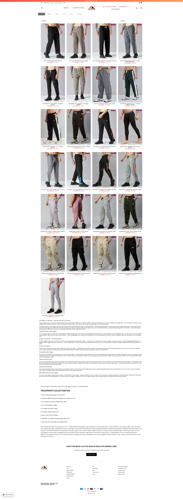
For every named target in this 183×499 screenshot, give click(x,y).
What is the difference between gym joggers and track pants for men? (58, 398)
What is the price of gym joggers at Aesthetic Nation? (54, 422)
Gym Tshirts (100, 450)
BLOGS (68, 478)
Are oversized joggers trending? (49, 405)
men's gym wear (117, 376)
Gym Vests (106, 450)
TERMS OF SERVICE (71, 474)
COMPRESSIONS (78, 8)
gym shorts (95, 376)
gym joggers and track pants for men (59, 326)
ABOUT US (69, 466)
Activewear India (121, 470)
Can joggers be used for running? (50, 408)
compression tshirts (116, 342)
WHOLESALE (69, 472)
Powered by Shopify (91, 493)
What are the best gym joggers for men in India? (53, 395)
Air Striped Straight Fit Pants (131, 341)
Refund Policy (47, 2)
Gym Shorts (94, 450)
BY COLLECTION (109, 6)
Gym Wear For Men (122, 468)
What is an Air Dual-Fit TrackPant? (50, 415)
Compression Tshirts (79, 450)
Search (52, 2)
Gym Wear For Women (122, 466)
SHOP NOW (52, 58)
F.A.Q (68, 468)
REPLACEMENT (70, 470)
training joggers (74, 335)
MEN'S (66, 8)
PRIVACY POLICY (70, 476)
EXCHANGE (116, 9)
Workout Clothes (121, 474)
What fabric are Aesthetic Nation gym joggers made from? (56, 418)
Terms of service (58, 2)
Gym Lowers (87, 450)
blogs (64, 2)
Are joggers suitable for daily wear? (50, 411)
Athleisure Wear (121, 472)
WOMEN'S (123, 6)
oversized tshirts (107, 342)
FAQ (42, 2)
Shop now (91, 454)
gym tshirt (135, 355)
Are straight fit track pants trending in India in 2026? (54, 401)
